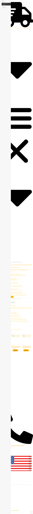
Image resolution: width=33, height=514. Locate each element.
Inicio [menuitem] (3, 0)
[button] (16, 134)
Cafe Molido (15, 298)
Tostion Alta (20, 298)
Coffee (17, 298)
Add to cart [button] (15, 350)
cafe (12, 298)
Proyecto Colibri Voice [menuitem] (5, 3)
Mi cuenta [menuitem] (4, 6)
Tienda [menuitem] (3, 1)
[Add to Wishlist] (12, 297)
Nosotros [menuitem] (4, 2)
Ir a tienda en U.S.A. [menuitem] (5, 7)
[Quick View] (12, 350)
